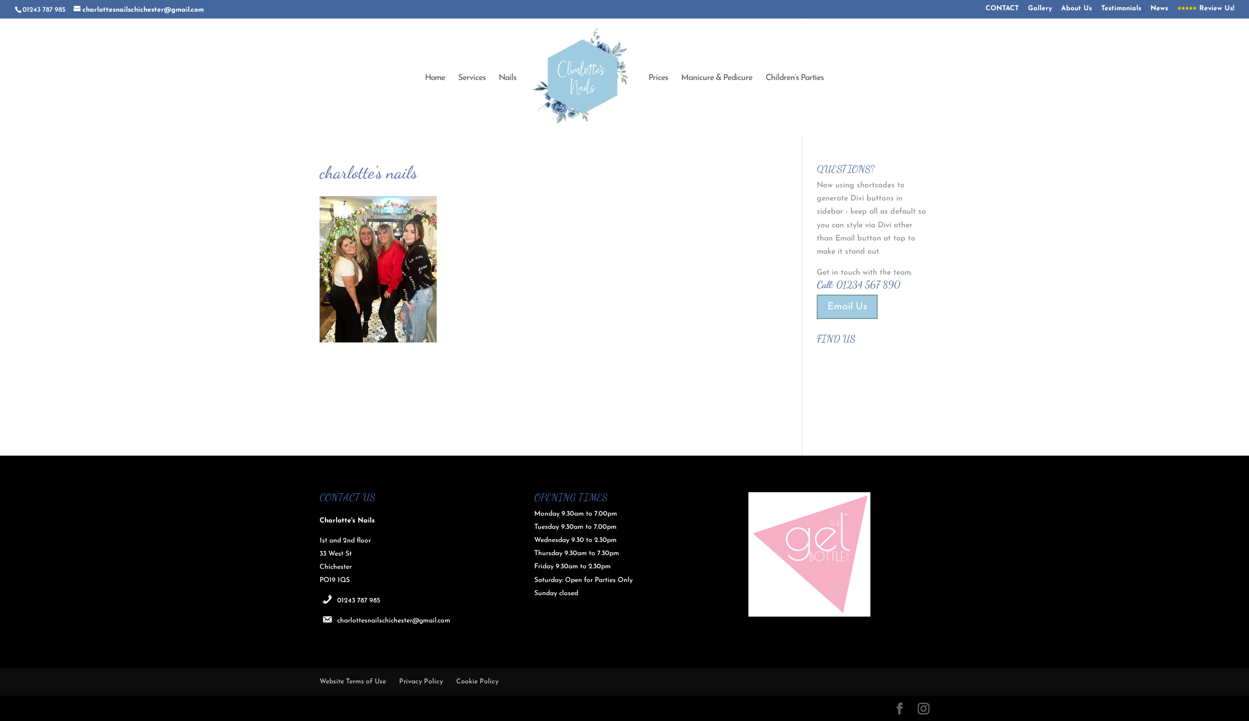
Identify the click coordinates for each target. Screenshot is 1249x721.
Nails (507, 78)
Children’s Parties (795, 78)
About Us (1076, 8)
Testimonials (1121, 8)
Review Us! (1215, 8)
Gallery (1040, 8)
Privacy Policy (421, 681)
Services (471, 78)
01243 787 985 (358, 600)
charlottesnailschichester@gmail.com (393, 620)
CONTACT (1002, 8)
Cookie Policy (477, 681)
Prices (658, 78)
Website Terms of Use (353, 681)
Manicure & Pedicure (716, 78)
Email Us (847, 307)
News (1159, 8)
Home (435, 78)
